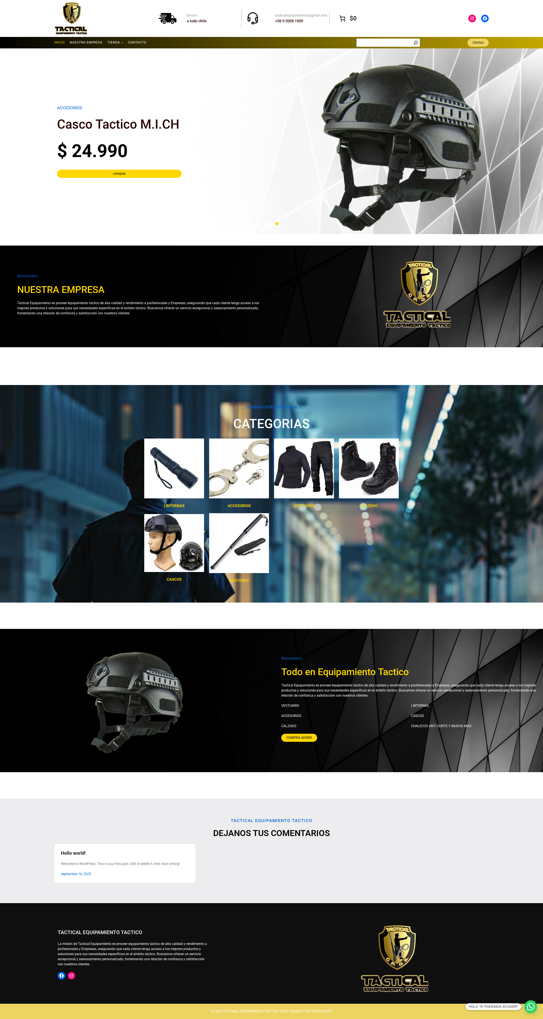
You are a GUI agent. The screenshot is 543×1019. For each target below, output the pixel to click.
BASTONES (239, 580)
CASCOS (174, 579)
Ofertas (478, 43)
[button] (266, 223)
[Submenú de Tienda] (122, 43)
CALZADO (369, 505)
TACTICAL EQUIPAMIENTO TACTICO (100, 932)
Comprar (119, 162)
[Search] (416, 42)
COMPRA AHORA (299, 738)
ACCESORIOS (239, 505)
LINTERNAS (174, 505)
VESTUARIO (304, 505)
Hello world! (73, 853)
